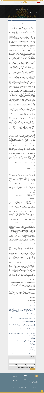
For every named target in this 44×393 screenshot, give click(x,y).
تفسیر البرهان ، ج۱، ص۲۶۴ (27, 331)
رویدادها (19, 4)
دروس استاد (24, 4)
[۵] (25, 86)
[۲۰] (13, 239)
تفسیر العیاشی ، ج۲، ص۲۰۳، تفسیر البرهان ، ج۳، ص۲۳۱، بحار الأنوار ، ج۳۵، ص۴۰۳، (20, 324)
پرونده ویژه (27, 4)
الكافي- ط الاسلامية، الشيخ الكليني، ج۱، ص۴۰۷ (28, 341)
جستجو (32, 4)
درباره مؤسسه (11, 4)
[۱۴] (23, 187)
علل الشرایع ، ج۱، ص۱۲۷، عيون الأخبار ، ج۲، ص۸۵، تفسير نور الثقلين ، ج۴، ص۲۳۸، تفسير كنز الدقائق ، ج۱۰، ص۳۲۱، (22, 334)
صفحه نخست (35, 4)
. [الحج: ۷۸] (33, 337)
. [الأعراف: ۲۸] (33, 347)
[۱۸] (32, 236)
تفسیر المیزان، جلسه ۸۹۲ (32, 353)
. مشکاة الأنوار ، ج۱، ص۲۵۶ (31, 321)
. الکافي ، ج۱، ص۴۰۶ (32, 304)
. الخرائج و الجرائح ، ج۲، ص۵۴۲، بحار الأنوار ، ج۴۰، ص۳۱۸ (28, 308)
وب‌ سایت (16, 364)
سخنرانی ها (21, 4)
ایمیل (25, 364)
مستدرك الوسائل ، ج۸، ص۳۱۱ (14, 309)
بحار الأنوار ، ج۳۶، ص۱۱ (32, 331)
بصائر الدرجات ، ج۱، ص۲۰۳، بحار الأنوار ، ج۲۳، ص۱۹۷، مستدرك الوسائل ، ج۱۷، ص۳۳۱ (22, 325)
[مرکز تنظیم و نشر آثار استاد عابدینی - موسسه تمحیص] (22, 2)
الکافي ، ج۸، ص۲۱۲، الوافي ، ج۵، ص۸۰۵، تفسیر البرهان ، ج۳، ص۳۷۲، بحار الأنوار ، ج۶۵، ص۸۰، (22, 313)
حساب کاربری (1, 2)
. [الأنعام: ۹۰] (33, 346)
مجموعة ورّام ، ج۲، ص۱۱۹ (25, 321)
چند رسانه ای (16, 4)
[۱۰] (12, 120)
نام (34, 364)
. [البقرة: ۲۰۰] (33, 338)
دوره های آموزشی (30, 4)
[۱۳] (26, 186)
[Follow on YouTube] (41, 2)
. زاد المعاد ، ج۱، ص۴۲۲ (32, 350)
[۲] (10, 38)
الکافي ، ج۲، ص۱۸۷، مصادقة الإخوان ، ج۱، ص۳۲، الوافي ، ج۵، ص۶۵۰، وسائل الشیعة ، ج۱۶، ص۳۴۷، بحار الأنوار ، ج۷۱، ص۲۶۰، (22, 309)
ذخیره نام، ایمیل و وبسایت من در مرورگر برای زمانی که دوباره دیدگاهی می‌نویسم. (26, 367)
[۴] (14, 64)
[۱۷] (25, 221)
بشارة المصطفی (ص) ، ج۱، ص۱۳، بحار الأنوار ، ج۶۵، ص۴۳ (24, 310)
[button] (38, 0)
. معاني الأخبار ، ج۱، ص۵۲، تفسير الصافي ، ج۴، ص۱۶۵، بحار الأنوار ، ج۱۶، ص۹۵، (25, 333)
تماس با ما (8, 4)
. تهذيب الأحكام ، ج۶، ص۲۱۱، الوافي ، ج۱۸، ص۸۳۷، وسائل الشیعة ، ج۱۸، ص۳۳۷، (25, 340)
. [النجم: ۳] (33, 344)
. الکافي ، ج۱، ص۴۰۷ (32, 305)
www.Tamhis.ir (15, 377)
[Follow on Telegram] (40, 2)
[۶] (32, 94)
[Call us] (42, 2)
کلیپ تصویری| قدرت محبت (12, 353)
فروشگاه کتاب (14, 4)
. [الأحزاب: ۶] (33, 307)
